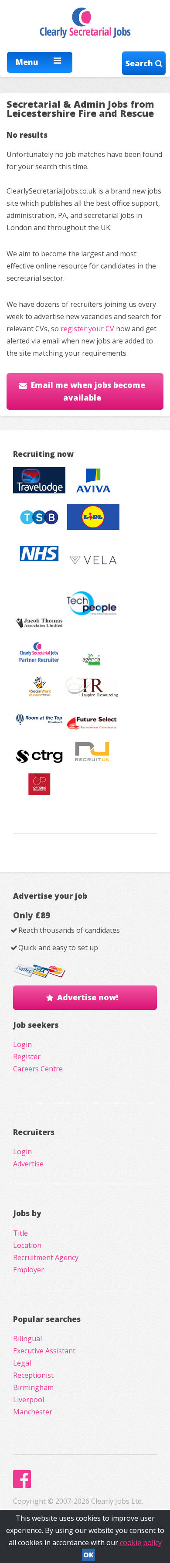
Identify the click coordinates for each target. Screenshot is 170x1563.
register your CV (87, 328)
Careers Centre (38, 1069)
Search (140, 63)
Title (20, 1233)
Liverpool (28, 1399)
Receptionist (33, 1375)
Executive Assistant (44, 1351)
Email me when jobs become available (88, 391)
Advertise (28, 1164)
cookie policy (141, 1542)
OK (88, 1555)
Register (27, 1056)
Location (27, 1245)
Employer (28, 1269)
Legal (22, 1363)
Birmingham (33, 1387)
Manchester (32, 1412)
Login (22, 1044)
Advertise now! (87, 997)
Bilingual (27, 1338)
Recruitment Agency (45, 1257)
